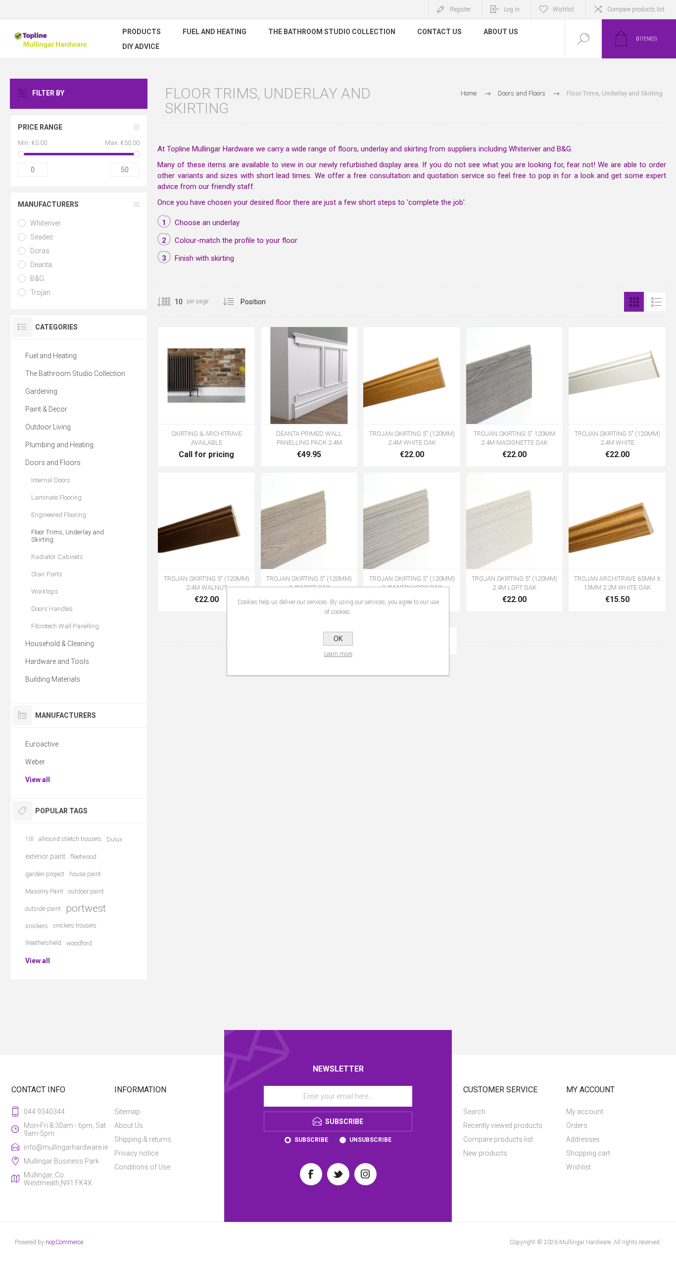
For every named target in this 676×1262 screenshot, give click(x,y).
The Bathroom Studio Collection (75, 373)
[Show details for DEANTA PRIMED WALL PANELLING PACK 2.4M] (309, 397)
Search (474, 1112)
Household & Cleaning (59, 644)
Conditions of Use (142, 1167)
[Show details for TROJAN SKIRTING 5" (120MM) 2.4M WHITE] (617, 397)
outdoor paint (86, 891)
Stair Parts (46, 574)
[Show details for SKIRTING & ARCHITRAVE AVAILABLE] (206, 397)
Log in (512, 9)
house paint (85, 874)
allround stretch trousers (70, 839)
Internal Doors (50, 480)
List (656, 302)
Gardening (41, 391)
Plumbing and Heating (59, 445)
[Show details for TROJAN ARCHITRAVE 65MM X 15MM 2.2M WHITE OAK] (617, 542)
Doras (39, 251)
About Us (128, 1125)
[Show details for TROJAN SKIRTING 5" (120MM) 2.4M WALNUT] (206, 542)
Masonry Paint (44, 891)
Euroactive (41, 744)
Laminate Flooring (56, 497)
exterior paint (45, 856)
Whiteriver (45, 223)
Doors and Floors (53, 463)
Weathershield (43, 942)
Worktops (44, 591)
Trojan (40, 292)
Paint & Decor (46, 409)
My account (584, 1112)
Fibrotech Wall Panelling (65, 626)
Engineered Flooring (58, 514)
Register (460, 9)
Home (469, 93)
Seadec (41, 237)
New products (485, 1153)
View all (37, 780)
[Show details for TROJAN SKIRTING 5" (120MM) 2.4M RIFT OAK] (309, 542)
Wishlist (578, 1167)
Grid (634, 302)
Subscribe (311, 1139)
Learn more (338, 654)
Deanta (41, 265)
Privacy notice (136, 1153)
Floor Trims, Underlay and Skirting (67, 535)
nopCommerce (64, 1242)
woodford (79, 943)
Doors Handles (52, 608)
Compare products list (636, 9)
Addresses (583, 1139)
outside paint (43, 908)
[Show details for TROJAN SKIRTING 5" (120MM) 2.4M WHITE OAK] (411, 397)
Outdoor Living (48, 427)
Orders (576, 1125)
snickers (36, 926)
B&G (37, 278)
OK (338, 639)
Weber (35, 762)
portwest (86, 908)
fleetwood (83, 856)
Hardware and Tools (57, 661)
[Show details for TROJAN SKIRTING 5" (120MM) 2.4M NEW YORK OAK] (411, 542)
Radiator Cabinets (57, 557)
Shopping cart (588, 1153)
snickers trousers (75, 925)
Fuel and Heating (51, 356)
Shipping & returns (142, 1139)
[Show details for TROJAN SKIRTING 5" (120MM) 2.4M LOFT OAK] (514, 542)
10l (29, 839)
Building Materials (52, 679)
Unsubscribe (370, 1139)
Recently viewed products (502, 1125)
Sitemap (127, 1112)
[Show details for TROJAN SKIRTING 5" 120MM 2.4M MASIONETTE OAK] (514, 397)
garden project (44, 874)
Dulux (114, 839)
